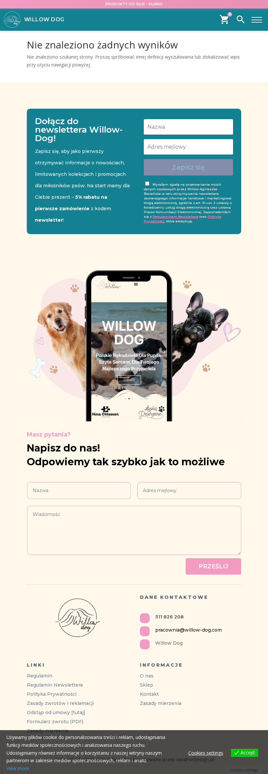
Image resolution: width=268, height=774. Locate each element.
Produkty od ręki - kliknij (134, 4)
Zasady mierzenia (160, 703)
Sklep (146, 685)
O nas (147, 676)
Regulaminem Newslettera (175, 216)
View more (18, 768)
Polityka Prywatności (51, 694)
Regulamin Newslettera (55, 685)
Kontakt (149, 694)
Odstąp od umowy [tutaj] (56, 712)
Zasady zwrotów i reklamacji (60, 703)
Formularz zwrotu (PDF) (55, 722)
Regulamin (39, 676)
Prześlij (213, 566)
